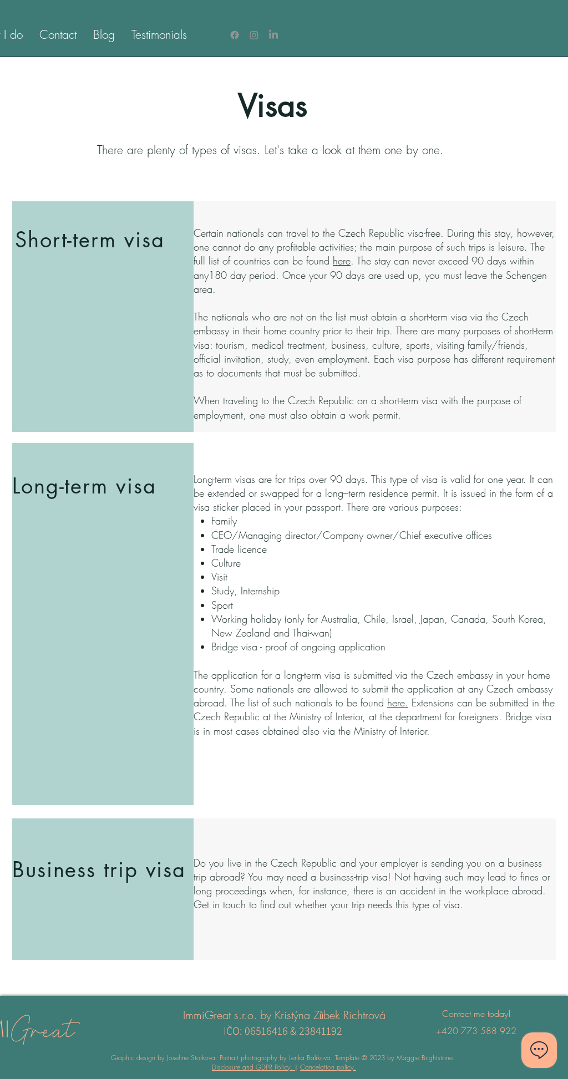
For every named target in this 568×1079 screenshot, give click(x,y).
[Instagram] (254, 34)
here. (397, 702)
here (342, 260)
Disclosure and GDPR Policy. (253, 1067)
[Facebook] (234, 34)
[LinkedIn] (273, 34)
